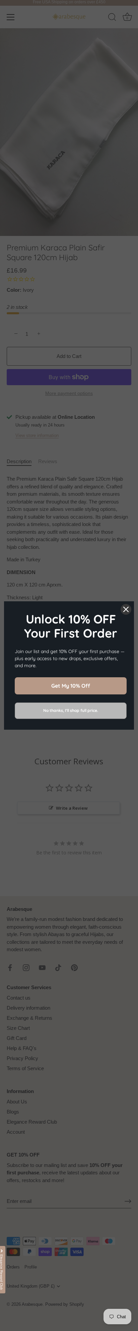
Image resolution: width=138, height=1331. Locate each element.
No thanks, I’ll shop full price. (70, 710)
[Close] (126, 609)
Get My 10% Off (70, 685)
